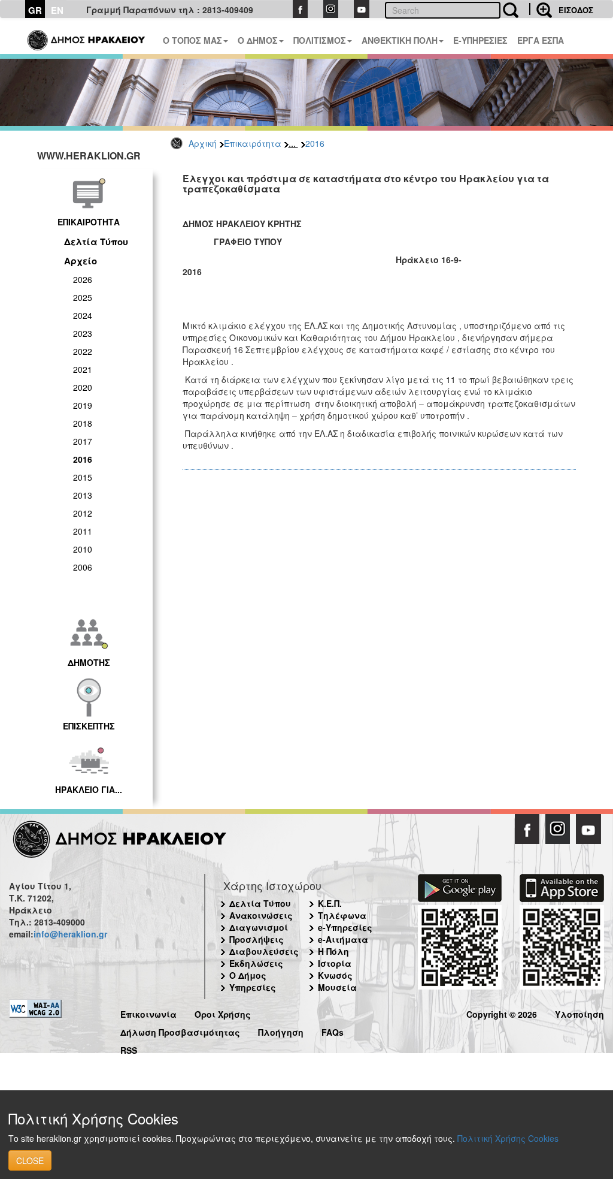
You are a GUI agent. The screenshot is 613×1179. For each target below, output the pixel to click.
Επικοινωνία (148, 1012)
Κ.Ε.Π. (330, 903)
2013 (82, 495)
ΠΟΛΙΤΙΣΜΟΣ (319, 40)
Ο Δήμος (247, 975)
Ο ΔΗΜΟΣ (258, 40)
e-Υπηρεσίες (345, 927)
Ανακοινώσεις (261, 915)
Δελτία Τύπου (96, 241)
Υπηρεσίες (252, 987)
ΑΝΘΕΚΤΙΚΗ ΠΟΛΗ (400, 40)
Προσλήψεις (256, 939)
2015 (82, 477)
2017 (82, 441)
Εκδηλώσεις (256, 963)
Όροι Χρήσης (223, 1012)
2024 (82, 315)
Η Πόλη (333, 951)
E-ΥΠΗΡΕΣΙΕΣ (480, 40)
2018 (82, 423)
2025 (82, 297)
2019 (82, 405)
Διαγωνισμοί (258, 927)
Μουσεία (337, 987)
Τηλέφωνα (342, 915)
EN (57, 10)
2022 (82, 351)
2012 (82, 513)
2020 (82, 387)
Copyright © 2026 (501, 1012)
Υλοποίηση (579, 1012)
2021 (82, 369)
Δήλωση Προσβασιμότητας (180, 1030)
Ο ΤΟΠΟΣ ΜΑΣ (192, 40)
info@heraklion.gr (70, 934)
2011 (82, 531)
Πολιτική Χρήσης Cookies (508, 1138)
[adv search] (540, 9)
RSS (128, 1048)
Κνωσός (335, 975)
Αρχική (203, 143)
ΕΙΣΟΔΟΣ (576, 10)
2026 (82, 279)
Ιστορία (334, 963)
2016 (314, 143)
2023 (82, 333)
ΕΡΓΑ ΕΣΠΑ (540, 40)
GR (35, 10)
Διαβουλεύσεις (264, 951)
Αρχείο (80, 260)
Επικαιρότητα (252, 143)
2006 (82, 567)
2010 (82, 549)
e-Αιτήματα (343, 939)
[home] (87, 36)
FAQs (332, 1030)
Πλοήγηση (281, 1030)
